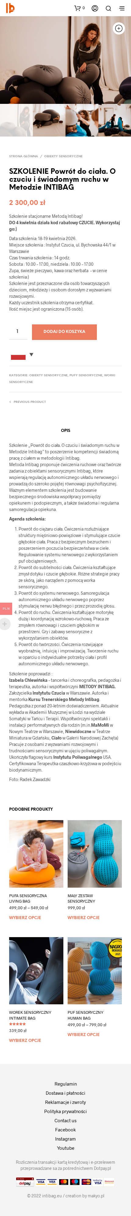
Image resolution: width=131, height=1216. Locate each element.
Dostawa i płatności (65, 1093)
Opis (65, 431)
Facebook (65, 1129)
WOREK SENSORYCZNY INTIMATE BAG (30, 1015)
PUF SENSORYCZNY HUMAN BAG (86, 1015)
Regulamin (66, 1083)
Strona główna (23, 156)
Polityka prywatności (65, 1111)
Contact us (65, 1120)
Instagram (65, 1138)
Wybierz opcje (25, 918)
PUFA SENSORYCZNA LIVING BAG (28, 898)
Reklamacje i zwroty (65, 1102)
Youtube (65, 1148)
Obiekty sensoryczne (63, 156)
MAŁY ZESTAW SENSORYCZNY (81, 898)
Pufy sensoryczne (85, 375)
